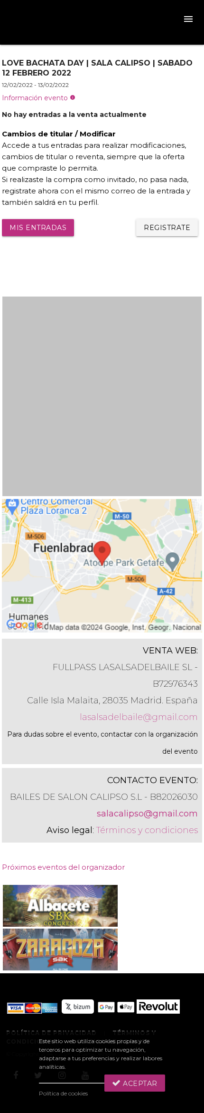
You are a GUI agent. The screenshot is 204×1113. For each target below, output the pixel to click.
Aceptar (139, 1083)
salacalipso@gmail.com (147, 813)
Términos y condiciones (147, 830)
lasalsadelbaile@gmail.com (139, 717)
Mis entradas (37, 227)
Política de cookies (63, 1093)
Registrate (167, 227)
